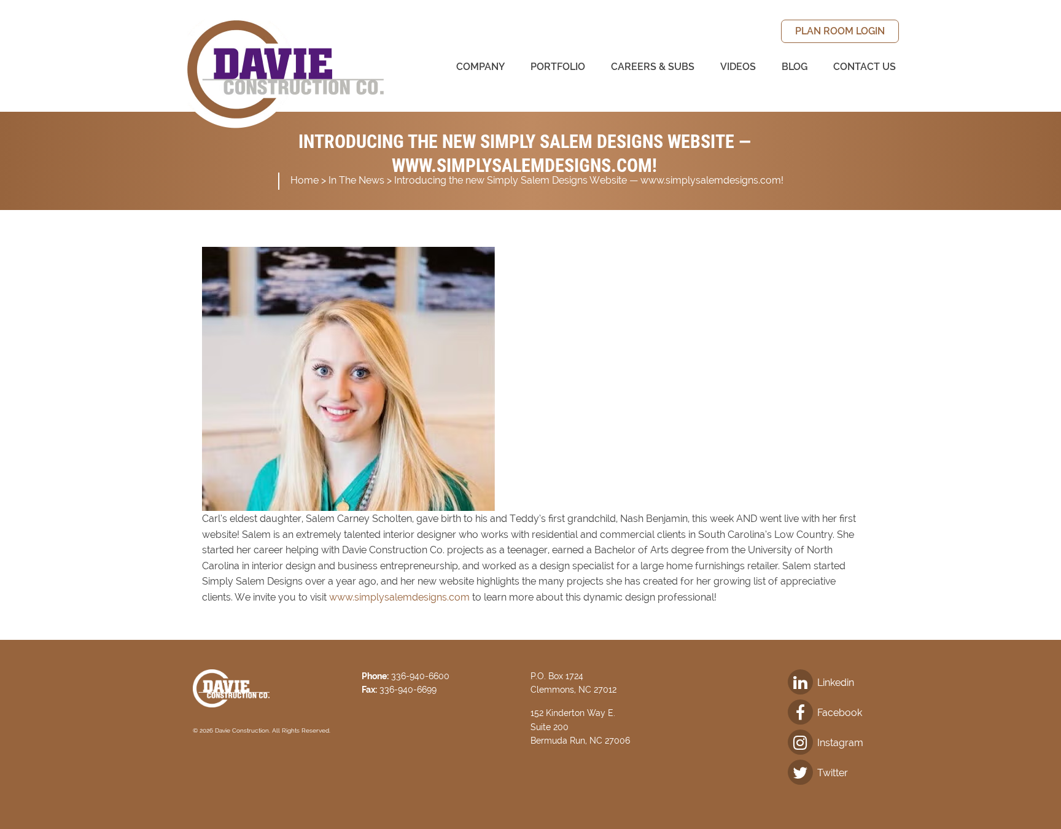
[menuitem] (840, 31)
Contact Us (864, 66)
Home (304, 180)
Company (480, 66)
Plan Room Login (840, 31)
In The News (356, 180)
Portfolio (557, 66)
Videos (738, 66)
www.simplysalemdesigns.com (399, 597)
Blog (794, 66)
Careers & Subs (652, 66)
